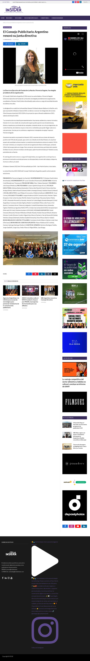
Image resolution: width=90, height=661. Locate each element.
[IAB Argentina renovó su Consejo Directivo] (49, 290)
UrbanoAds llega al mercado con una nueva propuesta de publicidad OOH (80, 425)
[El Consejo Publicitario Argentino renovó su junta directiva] (30, 66)
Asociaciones (7, 27)
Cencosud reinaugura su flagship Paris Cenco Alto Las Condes (79, 446)
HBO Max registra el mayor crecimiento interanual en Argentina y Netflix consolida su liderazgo (79, 436)
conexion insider (57, 18)
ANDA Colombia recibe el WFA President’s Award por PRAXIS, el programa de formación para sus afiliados (30, 301)
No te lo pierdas (68, 417)
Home (2, 18)
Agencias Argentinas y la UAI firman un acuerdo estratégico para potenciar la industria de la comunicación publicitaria (11, 302)
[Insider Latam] (14, 9)
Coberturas (45, 18)
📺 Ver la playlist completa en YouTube (73, 180)
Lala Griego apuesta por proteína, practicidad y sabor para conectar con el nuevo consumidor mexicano (30, 2)
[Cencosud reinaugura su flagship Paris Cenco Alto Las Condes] (67, 447)
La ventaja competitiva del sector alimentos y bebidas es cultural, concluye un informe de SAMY (74, 383)
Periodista (7, 39)
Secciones (18, 18)
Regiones (9, 18)
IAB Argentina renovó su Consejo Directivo (49, 299)
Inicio (4, 22)
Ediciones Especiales (31, 18)
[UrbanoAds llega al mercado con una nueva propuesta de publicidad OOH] (67, 425)
